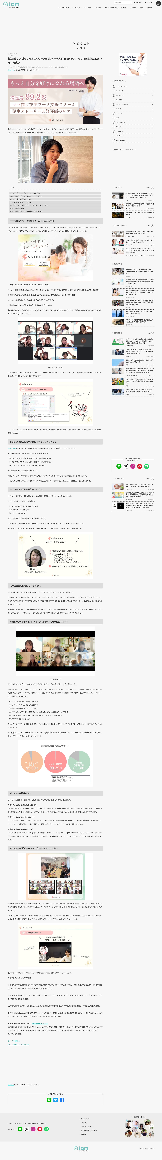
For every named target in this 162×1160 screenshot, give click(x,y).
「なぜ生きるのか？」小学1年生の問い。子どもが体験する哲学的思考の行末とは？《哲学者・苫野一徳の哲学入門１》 (140, 281)
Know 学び (87, 7)
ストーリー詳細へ (14, 1041)
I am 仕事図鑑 (120, 140)
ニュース (128, 208)
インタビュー (133, 7)
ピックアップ (15, 67)
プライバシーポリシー (87, 1126)
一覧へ (149, 187)
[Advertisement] (81, 24)
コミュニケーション (63, 7)
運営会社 (83, 1122)
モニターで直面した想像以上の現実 (21, 199)
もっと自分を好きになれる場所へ (20, 202)
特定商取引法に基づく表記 (89, 1130)
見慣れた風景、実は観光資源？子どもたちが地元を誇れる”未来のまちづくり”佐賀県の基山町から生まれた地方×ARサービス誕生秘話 (139, 505)
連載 (141, 7)
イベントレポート (120, 122)
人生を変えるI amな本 (131, 345)
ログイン (11, 70)
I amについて (85, 1119)
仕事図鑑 (123, 7)
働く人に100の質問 (111, 7)
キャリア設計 (129, 356)
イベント (128, 200)
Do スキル (98, 7)
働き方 (127, 394)
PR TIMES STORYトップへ (18, 1044)
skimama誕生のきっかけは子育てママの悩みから (26, 196)
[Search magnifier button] (130, 2)
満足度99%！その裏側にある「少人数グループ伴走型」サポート (30, 205)
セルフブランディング (131, 255)
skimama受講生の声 (17, 208)
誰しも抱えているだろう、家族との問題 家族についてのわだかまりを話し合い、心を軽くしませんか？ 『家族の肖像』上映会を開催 (139, 195)
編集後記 (83, 1134)
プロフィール (120, 131)
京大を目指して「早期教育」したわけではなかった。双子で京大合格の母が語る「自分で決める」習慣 (139, 381)
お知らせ (118, 126)
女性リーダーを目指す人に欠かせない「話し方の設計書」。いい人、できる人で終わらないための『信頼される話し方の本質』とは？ (139, 341)
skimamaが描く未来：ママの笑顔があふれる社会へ (26, 211)
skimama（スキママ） (40, 1023)
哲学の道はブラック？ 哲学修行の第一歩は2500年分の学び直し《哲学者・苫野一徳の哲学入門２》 (139, 271)
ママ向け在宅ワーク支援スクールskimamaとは (25, 193)
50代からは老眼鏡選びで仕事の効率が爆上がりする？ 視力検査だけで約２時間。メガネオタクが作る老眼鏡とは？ (140, 292)
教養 (127, 364)
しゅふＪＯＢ (12, 448)
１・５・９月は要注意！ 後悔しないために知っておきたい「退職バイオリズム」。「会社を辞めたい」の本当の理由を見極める (139, 351)
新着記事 (149, 7)
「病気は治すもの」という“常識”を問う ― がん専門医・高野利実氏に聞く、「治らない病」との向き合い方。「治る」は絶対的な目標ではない (140, 370)
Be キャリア (76, 7)
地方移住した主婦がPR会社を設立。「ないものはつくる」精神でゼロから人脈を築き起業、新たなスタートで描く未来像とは (140, 495)
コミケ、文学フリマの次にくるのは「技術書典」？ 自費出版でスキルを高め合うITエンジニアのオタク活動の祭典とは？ (140, 303)
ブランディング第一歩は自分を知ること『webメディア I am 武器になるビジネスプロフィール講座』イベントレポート (140, 250)
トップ (9, 67)
